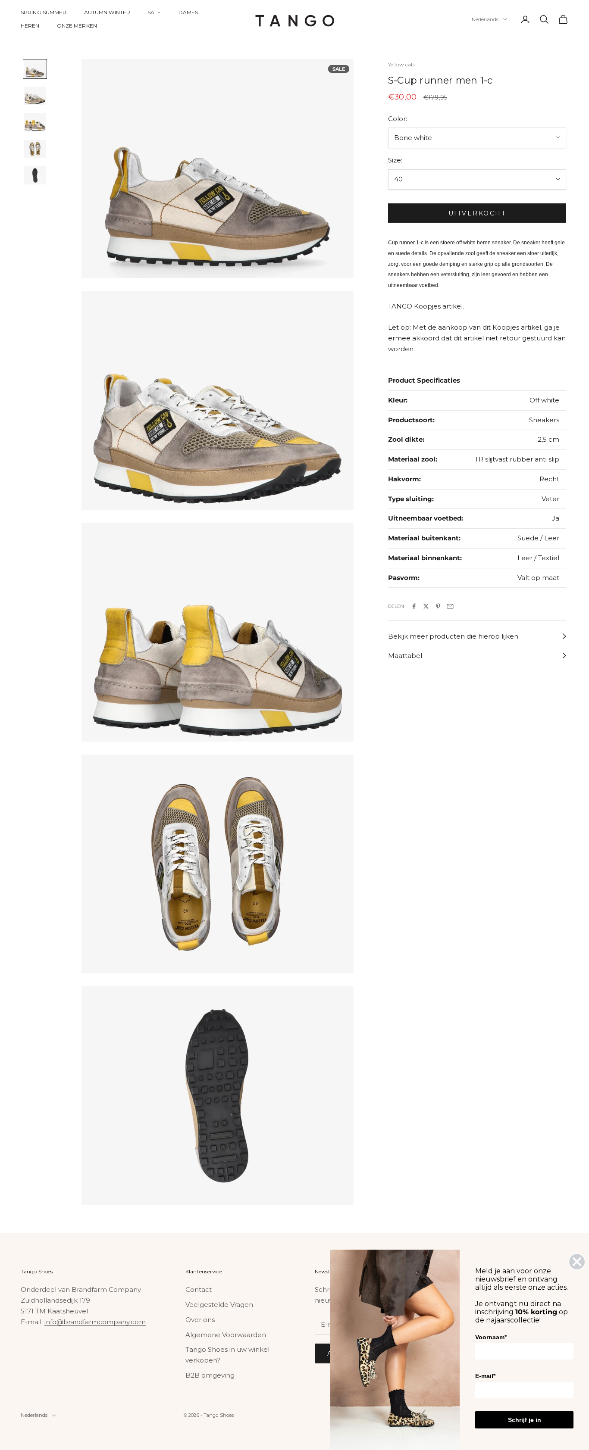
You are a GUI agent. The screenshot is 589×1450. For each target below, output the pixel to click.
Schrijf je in (524, 1419)
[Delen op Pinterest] (438, 606)
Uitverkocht (477, 213)
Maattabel (405, 656)
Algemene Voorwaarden (225, 1335)
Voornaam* (491, 1337)
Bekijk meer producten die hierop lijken (453, 636)
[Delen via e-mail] (450, 606)
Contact (198, 1289)
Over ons (200, 1320)
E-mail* (485, 1375)
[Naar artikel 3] (35, 122)
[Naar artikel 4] (35, 149)
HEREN (30, 25)
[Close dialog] (577, 1261)
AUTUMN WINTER (107, 12)
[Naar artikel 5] (35, 175)
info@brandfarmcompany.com (95, 1322)
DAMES (188, 12)
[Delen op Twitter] (426, 606)
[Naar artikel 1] (35, 69)
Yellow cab (401, 64)
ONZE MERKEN (77, 25)
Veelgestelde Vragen (219, 1304)
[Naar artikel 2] (35, 96)
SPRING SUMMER (44, 12)
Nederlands (485, 19)
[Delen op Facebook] (413, 606)
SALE (154, 12)
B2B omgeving (210, 1375)
